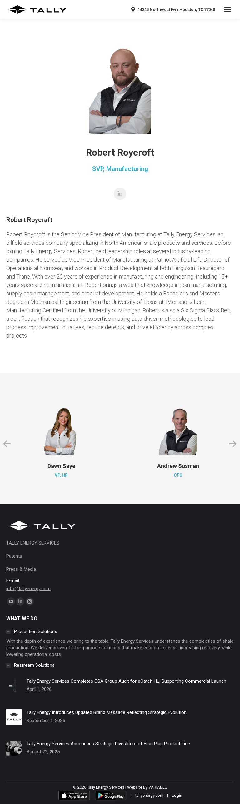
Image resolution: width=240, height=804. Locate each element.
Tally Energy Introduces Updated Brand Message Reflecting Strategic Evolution (107, 712)
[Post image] (14, 690)
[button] (7, 444)
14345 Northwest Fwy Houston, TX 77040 (176, 9)
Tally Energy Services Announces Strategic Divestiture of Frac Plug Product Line (108, 743)
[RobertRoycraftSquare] (120, 87)
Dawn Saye (61, 466)
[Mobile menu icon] (227, 9)
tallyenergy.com (149, 795)
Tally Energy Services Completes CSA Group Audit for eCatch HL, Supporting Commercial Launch (126, 681)
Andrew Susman (178, 466)
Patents (14, 556)
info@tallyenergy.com (28, 588)
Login (177, 795)
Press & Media (21, 569)
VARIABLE (157, 787)
